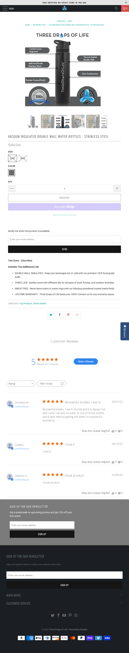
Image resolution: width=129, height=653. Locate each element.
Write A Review (86, 361)
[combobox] (20, 384)
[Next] (113, 72)
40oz (22, 158)
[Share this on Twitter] (50, 314)
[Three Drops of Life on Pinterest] (70, 616)
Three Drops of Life (58, 629)
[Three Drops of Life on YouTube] (64, 616)
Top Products (26, 303)
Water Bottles (39, 303)
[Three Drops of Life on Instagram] (76, 616)
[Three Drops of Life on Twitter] (52, 616)
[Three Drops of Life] (64, 8)
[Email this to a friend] (77, 314)
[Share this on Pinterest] (68, 314)
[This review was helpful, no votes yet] (113, 431)
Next (70, 21)
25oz (12, 158)
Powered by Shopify (78, 629)
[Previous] (12, 72)
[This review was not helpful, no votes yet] (119, 431)
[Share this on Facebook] (59, 314)
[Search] (117, 8)
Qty (10, 181)
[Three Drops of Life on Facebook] (58, 616)
